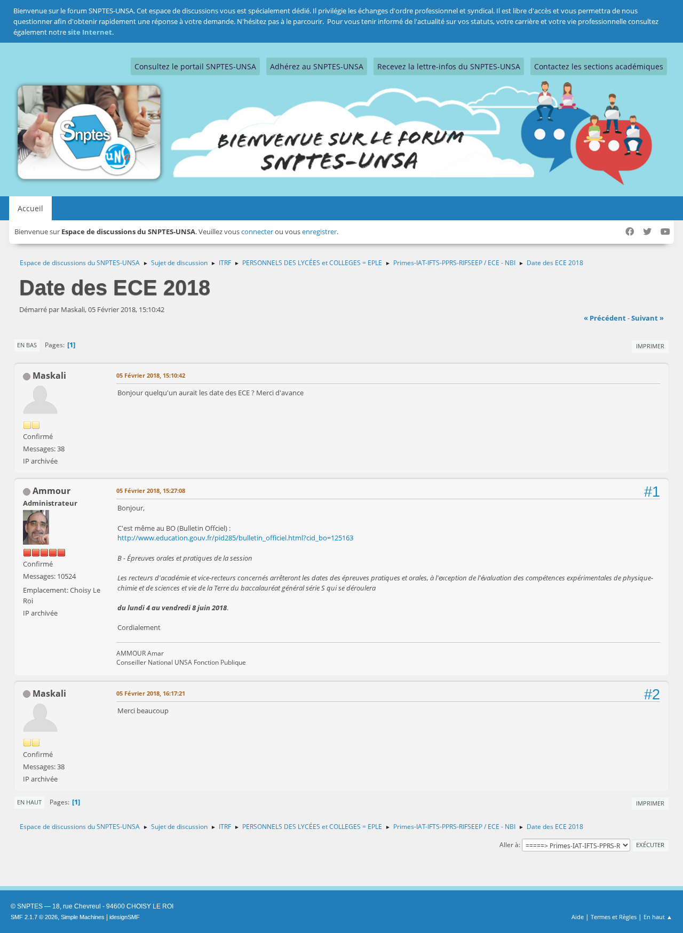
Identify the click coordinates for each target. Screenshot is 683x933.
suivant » (647, 318)
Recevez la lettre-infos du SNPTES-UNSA (448, 66)
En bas (27, 345)
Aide (577, 917)
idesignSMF (124, 917)
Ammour (51, 491)
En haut (29, 802)
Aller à (509, 844)
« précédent (605, 318)
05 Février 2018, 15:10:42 (150, 375)
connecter (257, 231)
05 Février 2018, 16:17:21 (150, 693)
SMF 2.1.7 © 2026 (34, 917)
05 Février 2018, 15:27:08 (150, 491)
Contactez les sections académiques (598, 66)
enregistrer (319, 231)
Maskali (49, 375)
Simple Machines (83, 917)
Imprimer (650, 346)
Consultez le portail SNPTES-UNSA (195, 66)
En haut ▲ (658, 917)
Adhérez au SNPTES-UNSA (316, 66)
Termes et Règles (614, 917)
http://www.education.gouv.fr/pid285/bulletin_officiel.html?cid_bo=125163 (235, 538)
